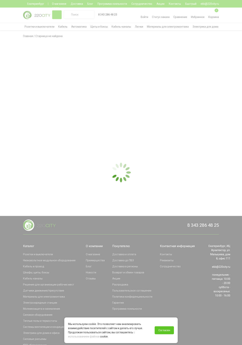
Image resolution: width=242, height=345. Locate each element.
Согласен (164, 330)
